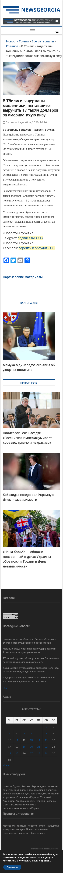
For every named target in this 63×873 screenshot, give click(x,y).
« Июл (6, 765)
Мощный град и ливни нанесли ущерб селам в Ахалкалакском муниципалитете (29, 650)
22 (46, 746)
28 (38, 753)
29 (46, 753)
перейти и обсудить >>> (37, 248)
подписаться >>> (30, 238)
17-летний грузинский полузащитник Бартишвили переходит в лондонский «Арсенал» (31, 660)
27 (31, 753)
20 (31, 746)
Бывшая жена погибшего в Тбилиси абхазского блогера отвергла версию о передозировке (29, 640)
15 (46, 740)
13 (31, 740)
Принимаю (12, 867)
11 (16, 740)
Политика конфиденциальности (44, 849)
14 (38, 740)
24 (9, 753)
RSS (5, 687)
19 (24, 746)
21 (38, 746)
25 (16, 753)
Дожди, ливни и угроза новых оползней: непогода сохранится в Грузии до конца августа (31, 669)
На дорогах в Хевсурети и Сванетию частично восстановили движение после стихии (29, 679)
